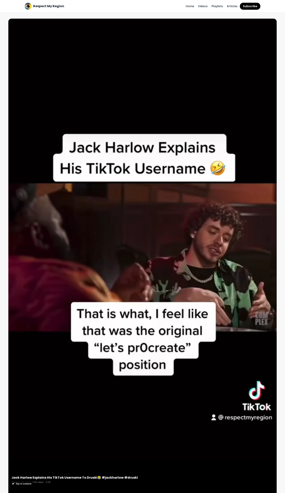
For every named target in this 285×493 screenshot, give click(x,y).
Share (268, 23)
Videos (203, 6)
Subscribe (250, 6)
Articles (232, 6)
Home (190, 6)
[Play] (142, 257)
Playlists (217, 6)
